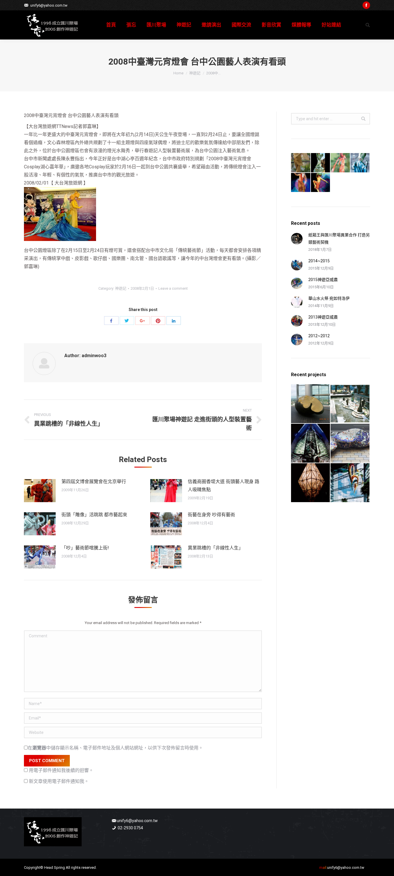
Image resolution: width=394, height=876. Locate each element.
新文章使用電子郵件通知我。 (59, 781)
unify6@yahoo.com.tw (48, 5)
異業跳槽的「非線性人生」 (215, 548)
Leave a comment (173, 288)
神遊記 (194, 73)
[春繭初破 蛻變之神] (301, 163)
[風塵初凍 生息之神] (360, 163)
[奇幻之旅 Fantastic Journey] (350, 443)
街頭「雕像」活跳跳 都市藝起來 (94, 514)
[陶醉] (350, 404)
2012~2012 (319, 336)
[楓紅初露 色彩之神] (340, 163)
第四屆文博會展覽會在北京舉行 (93, 481)
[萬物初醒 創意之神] (321, 163)
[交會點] (311, 483)
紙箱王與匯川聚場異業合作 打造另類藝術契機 (339, 238)
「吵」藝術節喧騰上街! (85, 548)
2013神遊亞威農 (323, 317)
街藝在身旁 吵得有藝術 (211, 514)
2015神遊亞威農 (323, 279)
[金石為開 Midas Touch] (311, 404)
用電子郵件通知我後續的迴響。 (61, 770)
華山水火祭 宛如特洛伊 (329, 298)
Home (178, 73)
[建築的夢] (311, 443)
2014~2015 (319, 261)
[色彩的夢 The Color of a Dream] (350, 483)
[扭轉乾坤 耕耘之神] (321, 183)
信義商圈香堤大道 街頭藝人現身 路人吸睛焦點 (223, 485)
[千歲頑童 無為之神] (301, 183)
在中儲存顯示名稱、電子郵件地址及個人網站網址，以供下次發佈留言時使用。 (115, 748)
